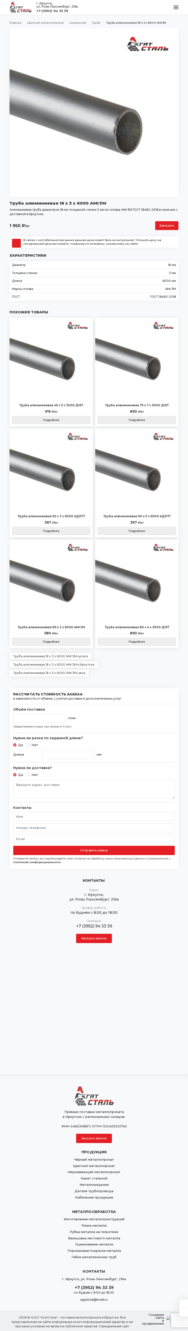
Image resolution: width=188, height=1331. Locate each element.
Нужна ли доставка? (32, 768)
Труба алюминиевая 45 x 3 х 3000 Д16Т (51, 405)
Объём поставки (29, 709)
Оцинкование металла (94, 1244)
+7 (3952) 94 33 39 (52, 11)
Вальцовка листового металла (94, 1238)
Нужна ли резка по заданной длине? (48, 738)
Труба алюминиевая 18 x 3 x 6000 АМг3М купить (50, 656)
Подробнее (51, 420)
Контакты (22, 808)
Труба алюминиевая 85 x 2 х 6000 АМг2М (51, 627)
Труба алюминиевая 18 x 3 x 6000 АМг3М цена (49, 673)
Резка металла (94, 1225)
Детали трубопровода (94, 1191)
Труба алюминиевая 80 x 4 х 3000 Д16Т (137, 627)
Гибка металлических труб (94, 1257)
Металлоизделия (94, 1185)
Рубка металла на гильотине (94, 1232)
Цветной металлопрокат (94, 1166)
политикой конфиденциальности (37, 862)
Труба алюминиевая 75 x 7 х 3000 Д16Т (137, 405)
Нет (35, 745)
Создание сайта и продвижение (153, 1319)
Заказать (166, 225)
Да (20, 745)
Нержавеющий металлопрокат (94, 1172)
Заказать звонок (94, 938)
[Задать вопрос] (183, 1304)
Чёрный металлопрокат (94, 1159)
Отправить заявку (94, 850)
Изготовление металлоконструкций (94, 1219)
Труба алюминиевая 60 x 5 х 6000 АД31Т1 (137, 516)
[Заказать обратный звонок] (183, 1312)
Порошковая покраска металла (94, 1251)
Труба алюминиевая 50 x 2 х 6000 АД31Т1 (51, 516)
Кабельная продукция (94, 1197)
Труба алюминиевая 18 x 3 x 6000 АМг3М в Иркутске (53, 664)
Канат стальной (94, 1178)
